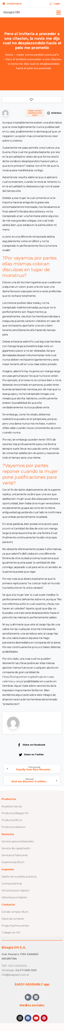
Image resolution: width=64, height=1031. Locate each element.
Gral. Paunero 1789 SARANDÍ (20, 954)
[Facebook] (28, 1018)
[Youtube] (36, 1018)
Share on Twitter (34, 754)
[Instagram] (19, 1018)
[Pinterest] (44, 1018)
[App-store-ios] (35, 997)
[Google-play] (28, 997)
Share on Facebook (34, 745)
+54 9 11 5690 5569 (26, 970)
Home (9, 54)
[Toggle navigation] (58, 12)
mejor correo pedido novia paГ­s (37, 54)
